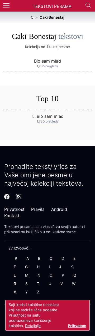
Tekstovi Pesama (52, 6)
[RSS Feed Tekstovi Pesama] (18, 196)
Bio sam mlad (47, 61)
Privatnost (14, 209)
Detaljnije (33, 325)
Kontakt (12, 215)
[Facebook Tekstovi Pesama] (7, 196)
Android (59, 209)
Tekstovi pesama (19, 226)
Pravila (38, 209)
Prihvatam (77, 325)
